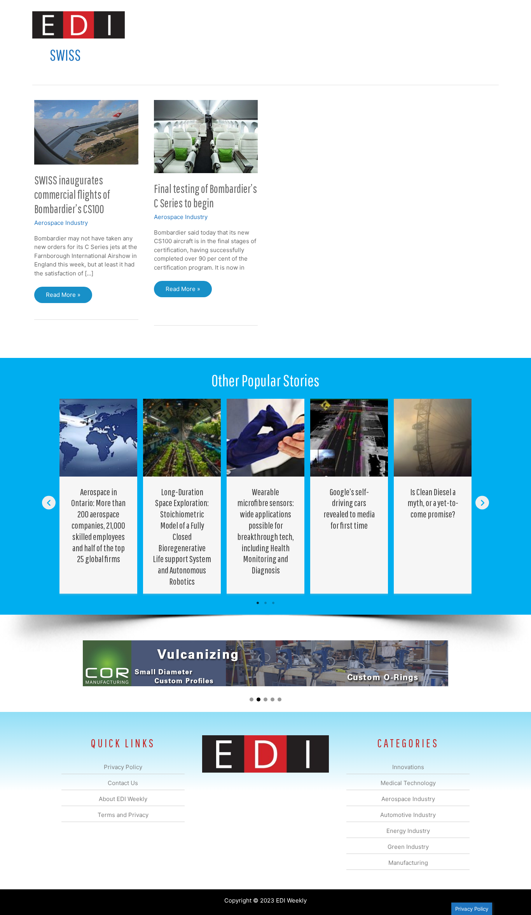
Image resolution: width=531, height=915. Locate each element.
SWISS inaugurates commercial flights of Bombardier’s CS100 (72, 194)
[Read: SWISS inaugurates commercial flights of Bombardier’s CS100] (86, 131)
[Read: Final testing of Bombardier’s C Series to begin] (206, 136)
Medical (210, 25)
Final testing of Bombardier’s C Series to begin (205, 196)
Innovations (174, 25)
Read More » (63, 297)
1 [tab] (258, 603)
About (426, 25)
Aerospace (245, 25)
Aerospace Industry (61, 222)
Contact (457, 25)
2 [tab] (265, 603)
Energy (321, 25)
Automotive (285, 25)
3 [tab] (273, 603)
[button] (486, 24)
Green (350, 25)
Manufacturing (389, 25)
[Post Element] (98, 496)
